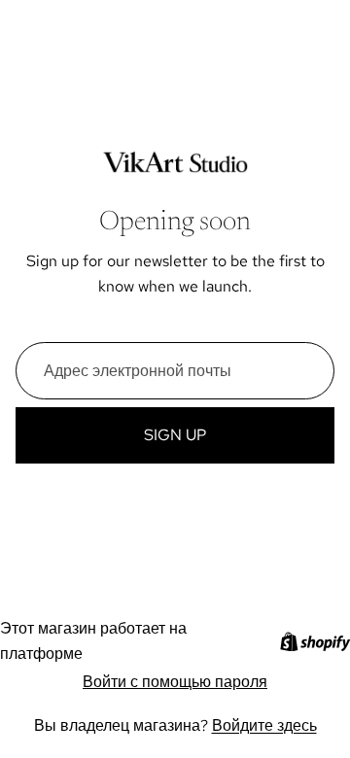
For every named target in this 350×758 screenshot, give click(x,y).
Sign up (175, 435)
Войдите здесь (264, 725)
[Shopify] (315, 642)
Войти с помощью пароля (175, 682)
